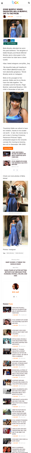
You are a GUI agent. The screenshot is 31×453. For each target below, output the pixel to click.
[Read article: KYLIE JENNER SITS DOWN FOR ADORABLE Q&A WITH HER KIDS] (6, 163)
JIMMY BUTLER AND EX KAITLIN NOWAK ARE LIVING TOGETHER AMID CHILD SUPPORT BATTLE (19, 412)
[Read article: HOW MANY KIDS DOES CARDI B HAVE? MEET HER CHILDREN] (7, 332)
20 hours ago (23, 325)
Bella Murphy (10, 253)
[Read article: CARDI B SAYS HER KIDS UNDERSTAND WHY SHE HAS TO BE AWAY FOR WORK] (7, 431)
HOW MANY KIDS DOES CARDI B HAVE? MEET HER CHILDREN (20, 332)
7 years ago (18, 16)
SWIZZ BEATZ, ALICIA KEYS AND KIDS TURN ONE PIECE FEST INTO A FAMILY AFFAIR (20, 401)
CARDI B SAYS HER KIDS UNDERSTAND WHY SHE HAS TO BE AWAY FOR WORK (19, 431)
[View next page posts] (17, 170)
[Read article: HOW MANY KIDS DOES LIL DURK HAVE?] (7, 441)
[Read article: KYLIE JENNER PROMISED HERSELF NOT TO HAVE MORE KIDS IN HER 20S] (7, 422)
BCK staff (10, 16)
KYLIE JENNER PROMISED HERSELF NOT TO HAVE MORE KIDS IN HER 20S (19, 421)
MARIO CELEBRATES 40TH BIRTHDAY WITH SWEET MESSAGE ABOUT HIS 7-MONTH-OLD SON (19, 391)
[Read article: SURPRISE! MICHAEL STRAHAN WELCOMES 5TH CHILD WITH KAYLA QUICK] (7, 382)
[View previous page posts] (14, 170)
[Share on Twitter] (9, 40)
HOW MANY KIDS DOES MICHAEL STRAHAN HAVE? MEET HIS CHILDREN (20, 363)
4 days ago (22, 377)
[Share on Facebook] (5, 40)
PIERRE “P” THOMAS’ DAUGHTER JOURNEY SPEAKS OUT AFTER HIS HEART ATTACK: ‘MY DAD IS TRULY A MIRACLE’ (20, 352)
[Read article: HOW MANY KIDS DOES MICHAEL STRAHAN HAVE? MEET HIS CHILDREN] (7, 363)
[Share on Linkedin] (13, 40)
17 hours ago (23, 315)
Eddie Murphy (19, 253)
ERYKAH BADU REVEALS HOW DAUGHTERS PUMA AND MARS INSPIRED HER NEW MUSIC (19, 341)
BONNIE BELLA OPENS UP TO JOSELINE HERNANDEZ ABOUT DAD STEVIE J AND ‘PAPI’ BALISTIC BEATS (20, 372)
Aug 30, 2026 (16, 159)
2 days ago (22, 335)
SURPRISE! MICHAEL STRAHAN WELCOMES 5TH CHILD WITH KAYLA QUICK (20, 382)
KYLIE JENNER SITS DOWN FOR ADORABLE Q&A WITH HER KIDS (19, 162)
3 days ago (22, 346)
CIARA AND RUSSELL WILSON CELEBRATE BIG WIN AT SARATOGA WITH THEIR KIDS (19, 154)
